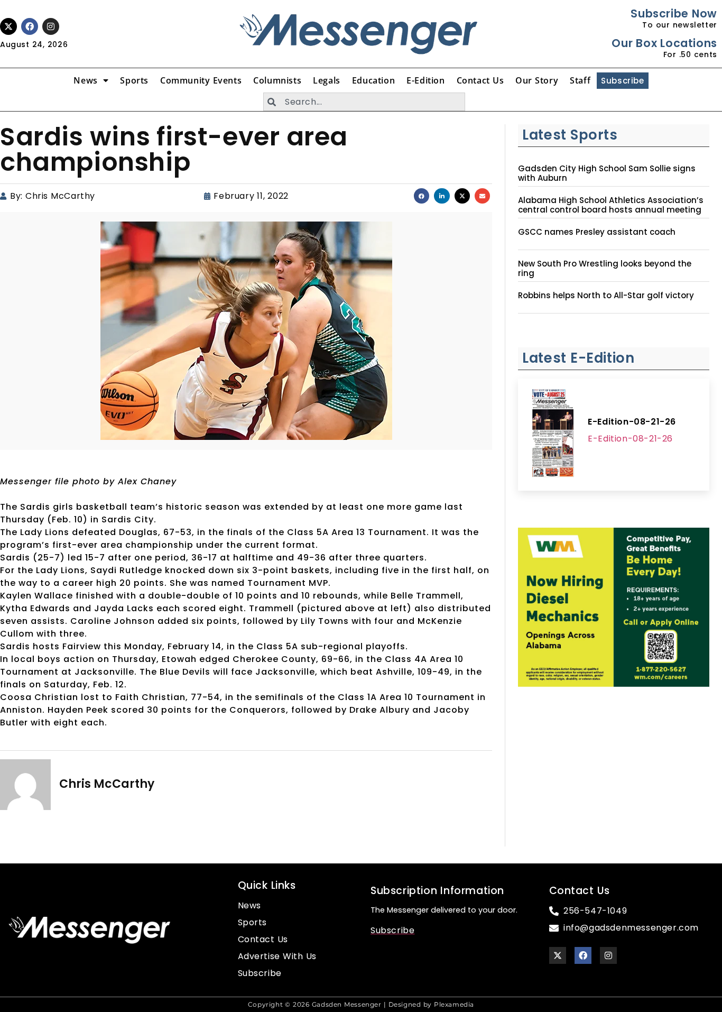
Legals (326, 80)
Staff (580, 80)
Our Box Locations (664, 43)
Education (373, 80)
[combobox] (364, 102)
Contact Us (480, 80)
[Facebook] (29, 26)
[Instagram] (50, 26)
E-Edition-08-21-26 (632, 422)
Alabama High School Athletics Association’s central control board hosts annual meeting (611, 205)
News (85, 80)
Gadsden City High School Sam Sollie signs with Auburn (607, 173)
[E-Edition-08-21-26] (552, 434)
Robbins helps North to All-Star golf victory (606, 295)
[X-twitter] (8, 26)
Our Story (536, 80)
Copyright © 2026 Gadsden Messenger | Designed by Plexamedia (361, 1004)
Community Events (201, 80)
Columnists (277, 80)
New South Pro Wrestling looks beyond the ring (604, 268)
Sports (134, 80)
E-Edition (425, 80)
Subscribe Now (674, 13)
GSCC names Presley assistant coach (596, 232)
